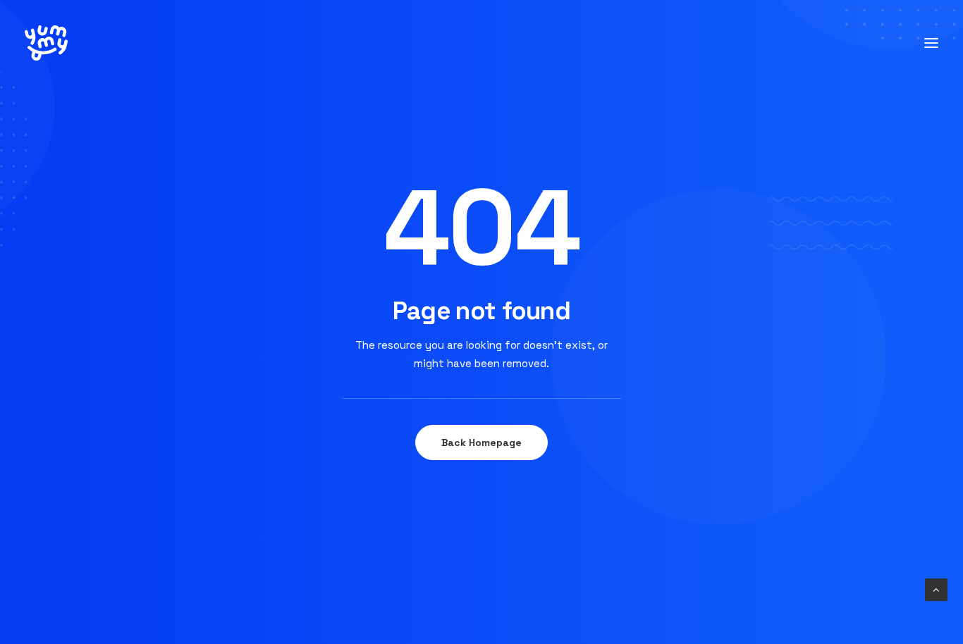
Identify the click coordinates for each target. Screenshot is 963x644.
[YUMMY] (46, 43)
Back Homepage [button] (481, 442)
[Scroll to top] (936, 588)
